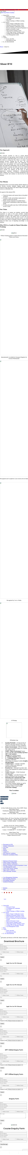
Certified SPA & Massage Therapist (15, 33)
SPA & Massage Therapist (9, 871)
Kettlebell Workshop (8, 881)
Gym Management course (12, 34)
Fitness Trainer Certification (10, 862)
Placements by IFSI (11, 40)
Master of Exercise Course (12, 29)
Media (16, 9)
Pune (4, 889)
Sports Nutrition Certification (10, 864)
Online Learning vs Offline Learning (15, 21)
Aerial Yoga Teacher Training (10, 868)
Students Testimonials (10, 9)
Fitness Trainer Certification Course (15, 23)
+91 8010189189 (23, 9)
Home (3, 9)
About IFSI (6, 15)
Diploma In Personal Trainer (10, 861)
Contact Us (6, 851)
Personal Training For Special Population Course (15, 865)
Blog (4, 36)
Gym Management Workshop (10, 877)
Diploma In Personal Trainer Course (15, 25)
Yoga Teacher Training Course (13, 30)
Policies (5, 850)
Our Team (8, 19)
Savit (5, 899)
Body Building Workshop (9, 878)
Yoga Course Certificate (9, 869)
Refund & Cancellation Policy (10, 854)
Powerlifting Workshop (9, 880)
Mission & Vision (10, 16)
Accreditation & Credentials (13, 18)
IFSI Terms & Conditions (9, 853)
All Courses (6, 22)
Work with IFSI (10, 39)
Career (4, 37)
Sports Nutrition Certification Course (15, 26)
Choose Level (3, 1020)
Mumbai (5, 888)
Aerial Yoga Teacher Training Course (15, 32)
